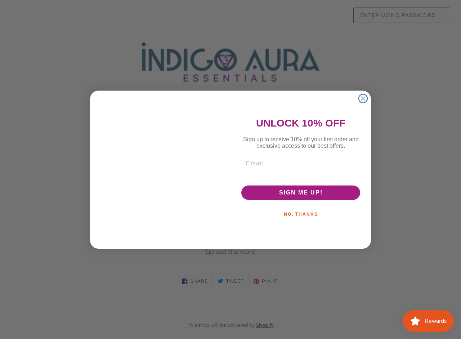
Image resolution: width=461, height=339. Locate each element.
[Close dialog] (363, 98)
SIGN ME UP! (301, 192)
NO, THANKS (301, 214)
